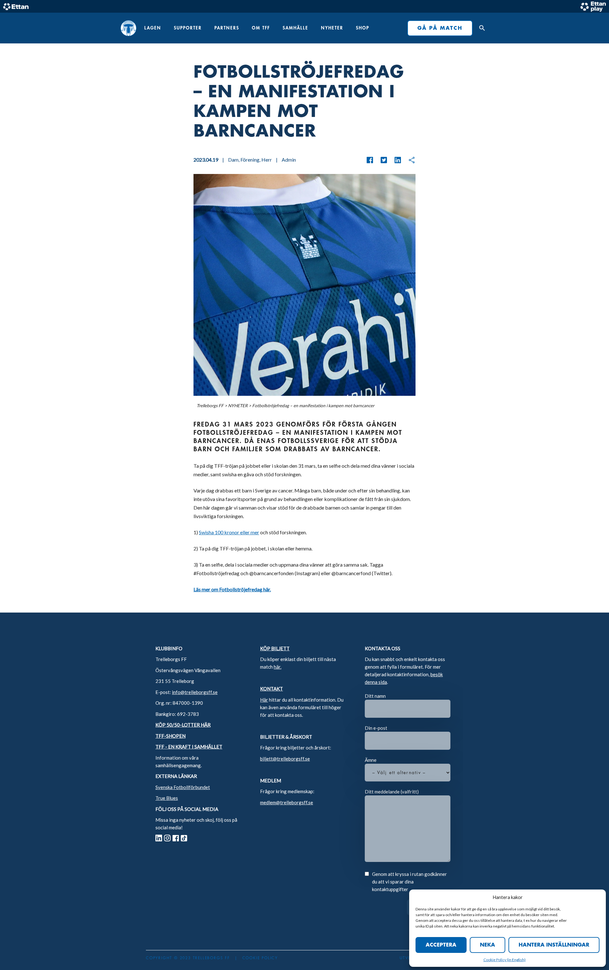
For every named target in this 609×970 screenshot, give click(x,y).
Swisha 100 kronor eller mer (229, 532)
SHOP (362, 28)
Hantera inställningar (554, 945)
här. (277, 667)
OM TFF (261, 28)
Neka (487, 945)
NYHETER (332, 28)
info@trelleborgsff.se (195, 692)
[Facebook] (370, 160)
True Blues (166, 798)
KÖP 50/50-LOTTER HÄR (183, 725)
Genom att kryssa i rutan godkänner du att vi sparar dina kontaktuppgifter (409, 881)
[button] (480, 28)
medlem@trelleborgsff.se (286, 802)
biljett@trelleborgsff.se (285, 758)
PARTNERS (226, 28)
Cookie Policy (495, 959)
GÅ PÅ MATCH (439, 28)
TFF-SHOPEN (170, 736)
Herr (266, 160)
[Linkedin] (394, 160)
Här (264, 700)
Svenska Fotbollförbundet (182, 787)
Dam (233, 160)
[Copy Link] (408, 160)
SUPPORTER (188, 28)
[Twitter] (380, 160)
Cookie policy (260, 958)
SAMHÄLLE (295, 28)
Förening (249, 160)
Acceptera (441, 945)
